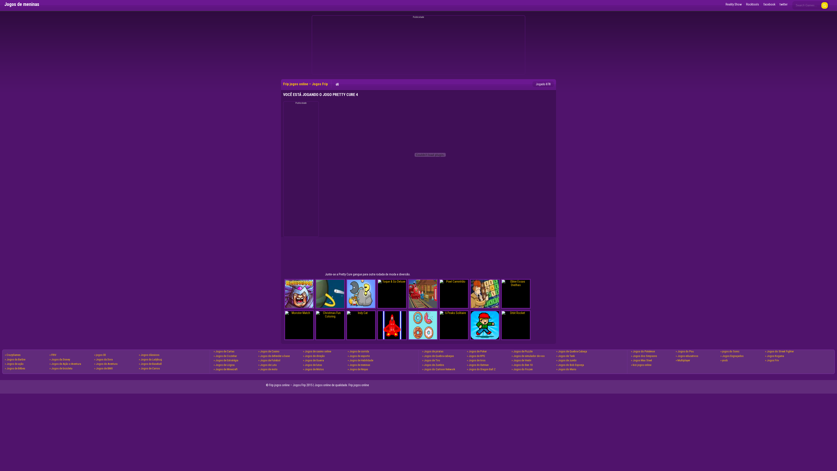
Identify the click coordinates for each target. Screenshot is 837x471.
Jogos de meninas (359, 365)
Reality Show (734, 4)
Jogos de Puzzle (522, 351)
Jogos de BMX (104, 368)
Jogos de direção (315, 356)
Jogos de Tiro (432, 360)
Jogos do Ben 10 (522, 365)
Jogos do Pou (685, 351)
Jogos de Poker (478, 351)
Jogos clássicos (150, 355)
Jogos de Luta (268, 365)
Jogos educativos (687, 356)
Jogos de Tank (566, 356)
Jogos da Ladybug (151, 359)
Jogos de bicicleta (61, 368)
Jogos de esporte (359, 356)
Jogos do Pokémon (644, 351)
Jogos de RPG (477, 356)
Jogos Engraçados (732, 356)
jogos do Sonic (730, 351)
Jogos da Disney (60, 359)
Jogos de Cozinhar (226, 356)
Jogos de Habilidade (361, 360)
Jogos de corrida (359, 351)
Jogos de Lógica (225, 365)
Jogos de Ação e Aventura (66, 363)
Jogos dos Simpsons (645, 356)
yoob (725, 360)
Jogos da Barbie (16, 359)
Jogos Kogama (775, 356)
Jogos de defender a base (275, 356)
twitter (784, 4)
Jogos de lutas (313, 365)
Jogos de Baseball (151, 363)
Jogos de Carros (150, 368)
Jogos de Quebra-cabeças (439, 356)
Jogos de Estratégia (226, 360)
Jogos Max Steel (642, 360)
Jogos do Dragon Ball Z (482, 369)
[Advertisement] (418, 46)
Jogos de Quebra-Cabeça (572, 351)
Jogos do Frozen (523, 369)
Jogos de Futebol (270, 360)
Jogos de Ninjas (358, 369)
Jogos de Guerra (314, 360)
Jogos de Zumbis (434, 365)
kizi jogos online (642, 365)
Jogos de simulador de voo (529, 356)
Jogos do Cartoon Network (439, 369)
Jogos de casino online (318, 351)
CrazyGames (13, 355)
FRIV (53, 355)
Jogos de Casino (269, 351)
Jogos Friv (773, 360)
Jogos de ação (15, 363)
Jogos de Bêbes (16, 368)
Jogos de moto (268, 369)
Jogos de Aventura (106, 363)
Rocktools (752, 4)
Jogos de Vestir (522, 360)
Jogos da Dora (104, 359)
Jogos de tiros (477, 360)
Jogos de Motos (314, 369)
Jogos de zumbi (567, 360)
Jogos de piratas (433, 351)
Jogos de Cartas (224, 351)
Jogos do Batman (479, 365)
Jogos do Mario (567, 369)
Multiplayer (683, 360)
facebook (769, 4)
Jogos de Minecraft (226, 369)
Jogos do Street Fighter (780, 351)
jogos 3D (101, 355)
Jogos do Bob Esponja (571, 365)
